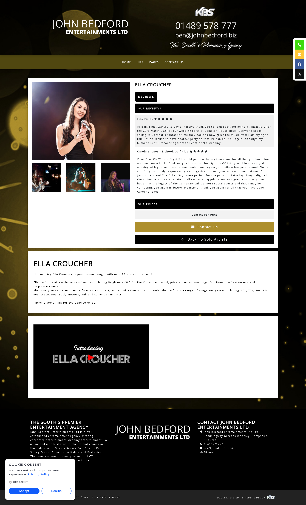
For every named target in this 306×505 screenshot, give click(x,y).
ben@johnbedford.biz (219, 448)
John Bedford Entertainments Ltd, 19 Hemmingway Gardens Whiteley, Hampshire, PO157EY (236, 436)
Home (128, 62)
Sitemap (210, 452)
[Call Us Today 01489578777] (205, 26)
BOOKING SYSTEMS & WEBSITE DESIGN (242, 497)
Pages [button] (154, 62)
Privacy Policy (39, 474)
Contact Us (174, 62)
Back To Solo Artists (207, 239)
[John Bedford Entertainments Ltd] (90, 27)
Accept (24, 491)
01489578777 (213, 444)
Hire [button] (140, 62)
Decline (56, 491)
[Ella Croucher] (81, 121)
